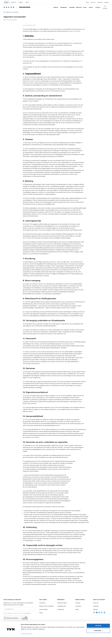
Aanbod (55, 7)
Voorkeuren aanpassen (26, 633)
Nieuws (106, 2)
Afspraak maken (62, 603)
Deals (41, 612)
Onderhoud (60, 609)
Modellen (72, 7)
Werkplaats (63, 7)
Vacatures (100, 2)
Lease (84, 7)
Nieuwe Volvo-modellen (46, 606)
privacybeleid (76, 31)
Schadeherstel (61, 606)
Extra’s (91, 7)
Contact (97, 7)
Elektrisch (79, 7)
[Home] (4, 12)
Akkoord (98, 625)
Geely (27, 2)
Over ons (93, 2)
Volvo (6, 2)
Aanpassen (97, 630)
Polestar (21, 2)
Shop (87, 2)
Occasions (42, 603)
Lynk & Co (13, 2)
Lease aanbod (43, 609)
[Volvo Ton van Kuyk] (17, 7)
